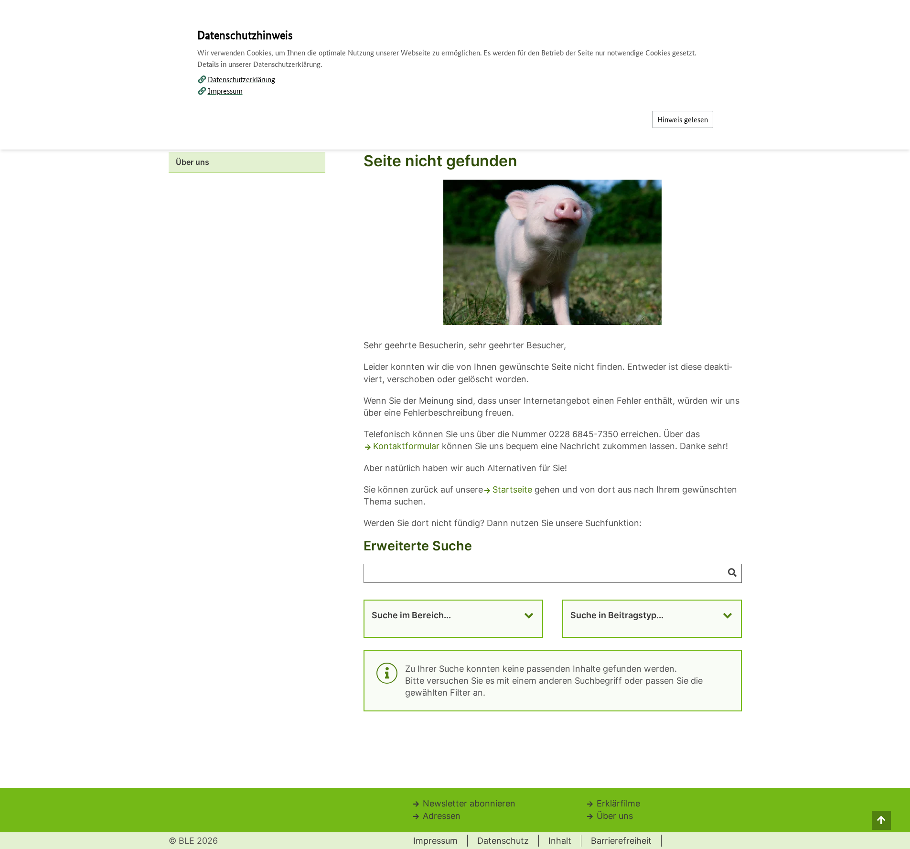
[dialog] (455, 424)
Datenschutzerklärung (241, 79)
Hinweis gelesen (682, 119)
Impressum (225, 91)
